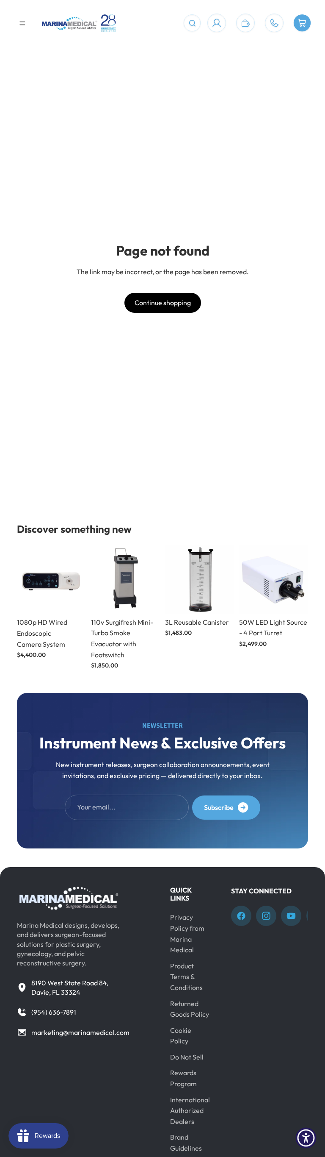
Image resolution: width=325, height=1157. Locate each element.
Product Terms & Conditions (186, 977)
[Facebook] (241, 916)
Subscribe (219, 807)
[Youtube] (291, 916)
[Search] (192, 23)
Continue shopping (163, 302)
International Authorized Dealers (190, 1111)
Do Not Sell (187, 1057)
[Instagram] (266, 916)
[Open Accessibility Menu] (306, 1138)
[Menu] (22, 23)
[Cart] (302, 23)
